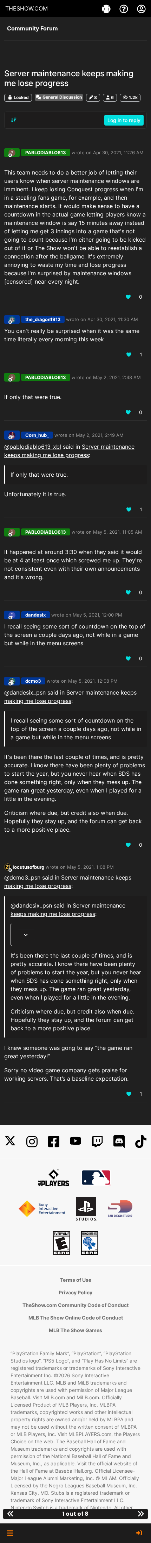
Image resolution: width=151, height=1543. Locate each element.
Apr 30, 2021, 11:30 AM (112, 319)
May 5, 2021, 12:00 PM (97, 615)
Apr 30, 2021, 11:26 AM (118, 152)
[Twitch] (97, 1141)
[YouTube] (75, 1141)
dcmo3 (33, 681)
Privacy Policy (75, 1292)
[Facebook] (53, 1141)
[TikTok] (140, 1141)
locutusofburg (28, 867)
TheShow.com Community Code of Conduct (75, 1305)
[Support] (124, 8)
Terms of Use (75, 1280)
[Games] (107, 8)
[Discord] (119, 1141)
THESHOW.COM (26, 8)
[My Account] (141, 8)
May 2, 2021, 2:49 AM (100, 435)
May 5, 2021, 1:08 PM (90, 867)
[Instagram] (32, 1141)
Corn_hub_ (37, 435)
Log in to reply (123, 120)
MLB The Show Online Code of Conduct (75, 1318)
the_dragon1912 (42, 319)
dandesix (35, 615)
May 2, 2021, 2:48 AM (117, 377)
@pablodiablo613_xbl (32, 446)
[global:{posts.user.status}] (7, 866)
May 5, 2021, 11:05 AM (117, 532)
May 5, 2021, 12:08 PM (93, 681)
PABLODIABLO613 (45, 152)
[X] (10, 1141)
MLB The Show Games (75, 1330)
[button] (10, 1533)
